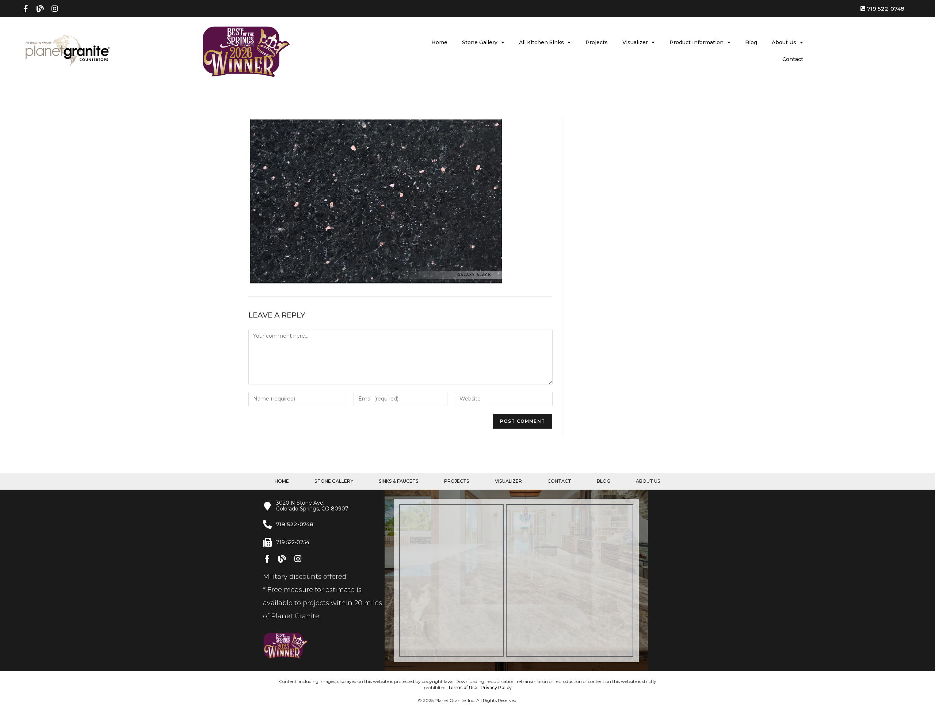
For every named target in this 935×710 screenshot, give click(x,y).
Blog (751, 42)
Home (439, 42)
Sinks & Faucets (399, 481)
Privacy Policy (496, 687)
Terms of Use (462, 687)
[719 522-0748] (267, 524)
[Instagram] (54, 8)
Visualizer (635, 42)
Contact (792, 59)
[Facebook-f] (25, 8)
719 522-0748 (294, 524)
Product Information (696, 42)
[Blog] (40, 8)
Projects (596, 42)
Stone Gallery (479, 42)
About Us (784, 42)
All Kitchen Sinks (541, 42)
